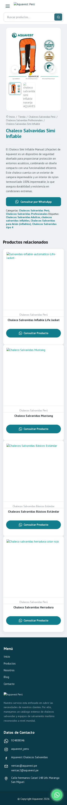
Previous (15, 69)
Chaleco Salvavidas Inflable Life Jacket (34, 320)
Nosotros (9, 670)
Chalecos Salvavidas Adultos (23, 217)
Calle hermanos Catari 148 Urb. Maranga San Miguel (35, 780)
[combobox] (33, 17)
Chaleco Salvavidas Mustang (33, 416)
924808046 (18, 740)
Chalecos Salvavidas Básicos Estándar (33, 511)
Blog (6, 677)
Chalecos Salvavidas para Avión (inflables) (30, 222)
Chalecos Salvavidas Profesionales (27, 214)
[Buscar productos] (58, 17)
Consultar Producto (36, 333)
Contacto (9, 684)
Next (52, 69)
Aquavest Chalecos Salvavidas (29, 757)
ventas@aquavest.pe (24, 765)
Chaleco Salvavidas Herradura (33, 607)
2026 (47, 799)
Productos (10, 663)
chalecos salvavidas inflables (29, 219)
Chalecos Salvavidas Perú (34, 210)
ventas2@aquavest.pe (25, 770)
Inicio (7, 656)
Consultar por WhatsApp (36, 202)
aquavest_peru (20, 749)
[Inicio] (31, 6)
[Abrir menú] (8, 6)
